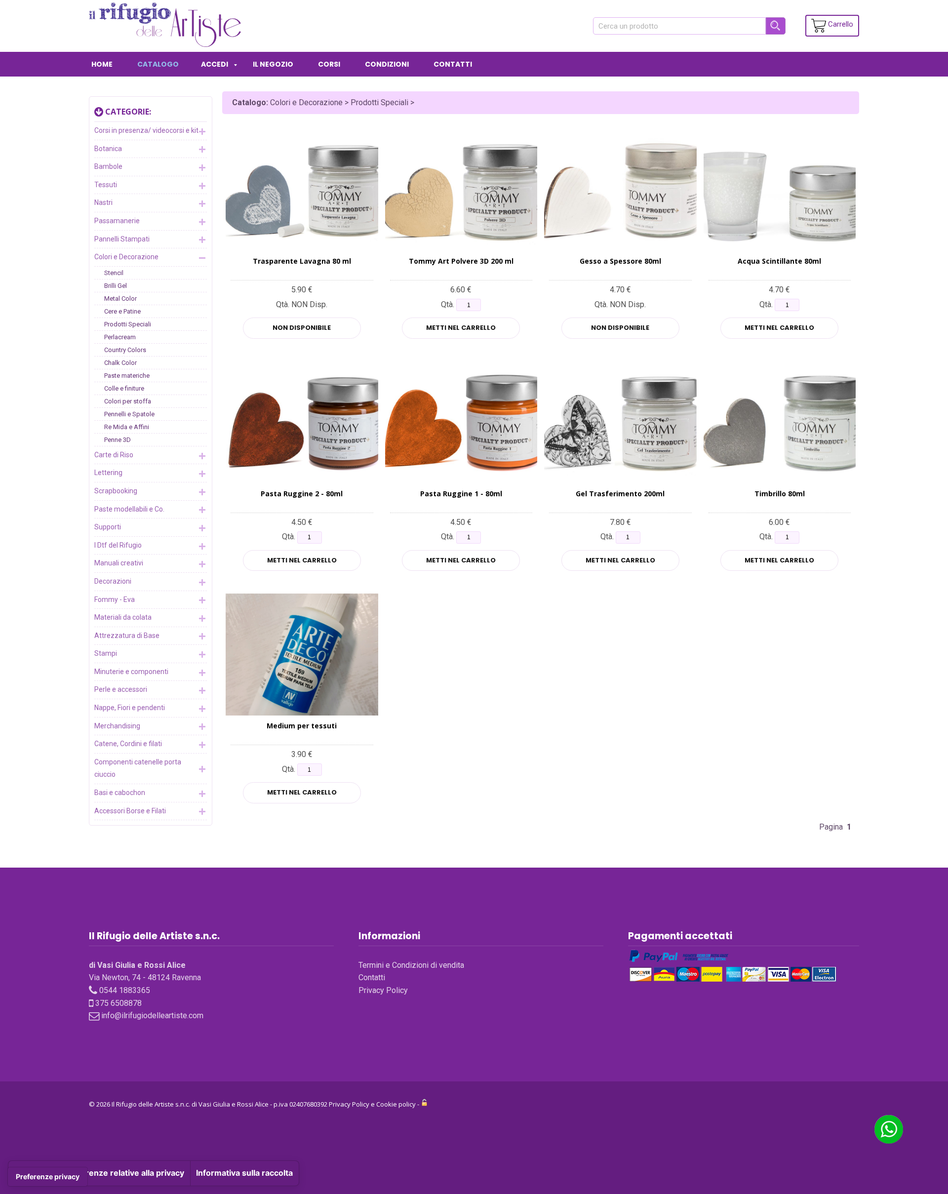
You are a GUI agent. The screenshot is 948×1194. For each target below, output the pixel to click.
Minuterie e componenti (131, 672)
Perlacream (120, 337)
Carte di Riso (113, 455)
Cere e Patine (122, 311)
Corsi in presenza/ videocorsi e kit (146, 130)
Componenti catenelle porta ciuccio (137, 768)
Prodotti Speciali (127, 324)
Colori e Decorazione (126, 257)
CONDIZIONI (387, 64)
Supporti (107, 527)
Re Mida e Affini (126, 427)
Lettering (108, 473)
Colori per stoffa (127, 401)
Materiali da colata (123, 617)
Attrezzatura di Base (126, 635)
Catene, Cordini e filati (128, 744)
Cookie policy (396, 1104)
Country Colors (125, 350)
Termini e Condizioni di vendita (411, 965)
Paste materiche (127, 375)
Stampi (105, 653)
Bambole (108, 166)
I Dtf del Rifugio (118, 545)
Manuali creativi (118, 563)
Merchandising (117, 726)
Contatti (371, 977)
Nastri (103, 202)
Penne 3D (117, 439)
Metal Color (120, 298)
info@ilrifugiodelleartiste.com (152, 1015)
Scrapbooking (115, 491)
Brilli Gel (115, 285)
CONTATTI (453, 64)
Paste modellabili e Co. (129, 509)
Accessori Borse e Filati (130, 811)
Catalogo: (250, 102)
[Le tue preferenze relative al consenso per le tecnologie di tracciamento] (47, 1176)
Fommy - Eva (114, 599)
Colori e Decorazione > (310, 102)
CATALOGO (158, 64)
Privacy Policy (383, 990)
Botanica (108, 149)
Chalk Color (120, 362)
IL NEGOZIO (273, 64)
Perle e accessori (120, 689)
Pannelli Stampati (122, 239)
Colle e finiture (124, 388)
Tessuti (105, 185)
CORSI (329, 64)
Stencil (113, 273)
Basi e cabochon (119, 792)
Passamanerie (117, 221)
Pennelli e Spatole (129, 414)
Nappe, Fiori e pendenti (129, 708)
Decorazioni (112, 581)
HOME (102, 64)
